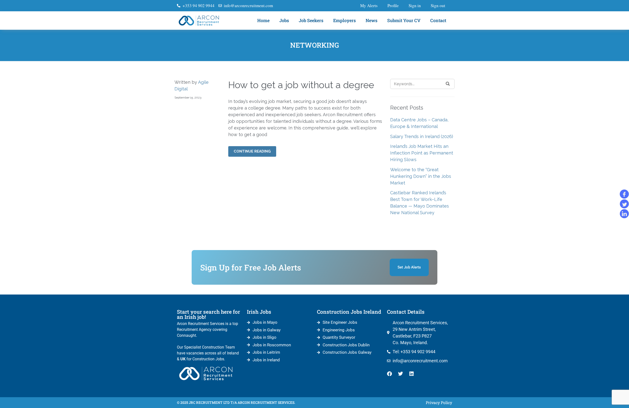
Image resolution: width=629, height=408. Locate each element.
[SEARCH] (448, 84)
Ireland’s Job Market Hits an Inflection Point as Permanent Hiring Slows (421, 153)
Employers (344, 20)
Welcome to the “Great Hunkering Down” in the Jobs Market (420, 176)
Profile (393, 5)
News (371, 20)
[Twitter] (400, 374)
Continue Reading (252, 151)
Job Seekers (311, 20)
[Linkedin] (411, 374)
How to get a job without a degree (301, 84)
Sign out (438, 5)
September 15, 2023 (187, 97)
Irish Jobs (259, 311)
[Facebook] (389, 374)
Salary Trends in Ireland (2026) (421, 136)
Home (263, 20)
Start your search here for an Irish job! (208, 314)
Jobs (284, 20)
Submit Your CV (403, 20)
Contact (438, 20)
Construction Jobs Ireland (349, 311)
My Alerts (369, 5)
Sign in (415, 5)
